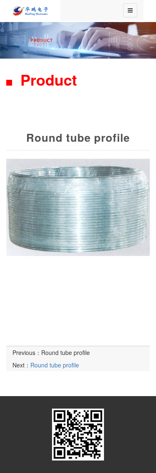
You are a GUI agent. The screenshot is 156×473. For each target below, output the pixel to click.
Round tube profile (65, 352)
